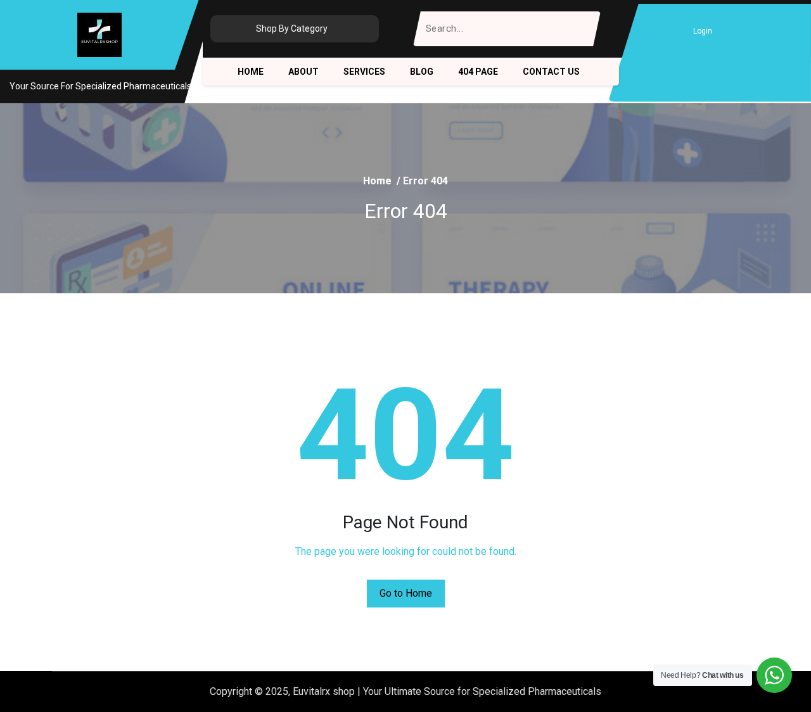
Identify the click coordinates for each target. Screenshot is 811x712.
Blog (421, 72)
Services (364, 72)
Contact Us (551, 72)
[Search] (583, 28)
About (303, 72)
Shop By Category (292, 28)
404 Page (478, 72)
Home (251, 72)
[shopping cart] (733, 31)
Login (702, 31)
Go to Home (406, 593)
